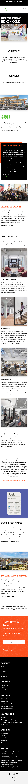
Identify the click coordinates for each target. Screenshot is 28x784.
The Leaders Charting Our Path (9, 767)
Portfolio (3, 671)
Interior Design (15, 4)
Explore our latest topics (8, 130)
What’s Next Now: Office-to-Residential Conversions (11, 723)
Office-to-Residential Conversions (10, 699)
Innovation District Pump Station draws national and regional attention (11, 761)
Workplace (4, 743)
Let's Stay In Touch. (11, 623)
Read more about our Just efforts (10, 541)
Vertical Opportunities (7, 706)
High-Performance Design (8, 704)
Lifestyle (3, 736)
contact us (14, 777)
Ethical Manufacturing (7, 708)
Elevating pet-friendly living (8, 720)
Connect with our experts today (10, 177)
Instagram (3, 717)
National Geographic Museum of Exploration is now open (10, 753)
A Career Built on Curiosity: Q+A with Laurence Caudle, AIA (11, 757)
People (3, 669)
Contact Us (4, 676)
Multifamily (4, 740)
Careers (3, 674)
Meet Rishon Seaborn (7, 765)
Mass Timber (4, 701)
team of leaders (22, 213)
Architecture (7, 4)
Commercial (4, 733)
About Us (3, 667)
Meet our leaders (5, 225)
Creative (21, 4)
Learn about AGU (5, 596)
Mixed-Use (4, 738)
